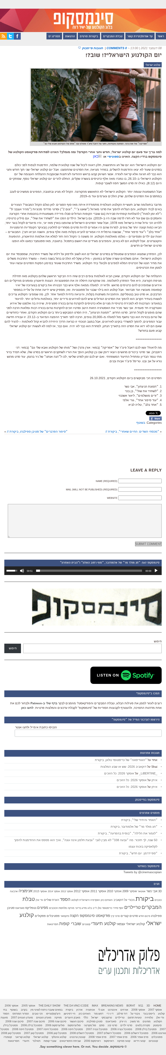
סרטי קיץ (115, 916)
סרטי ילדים (126, 1025)
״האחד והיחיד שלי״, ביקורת (139, 820)
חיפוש (158, 641)
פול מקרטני (90, 1025)
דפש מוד (98, 1013)
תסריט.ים (54, 36)
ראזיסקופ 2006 (92, 1040)
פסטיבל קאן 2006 (57, 1033)
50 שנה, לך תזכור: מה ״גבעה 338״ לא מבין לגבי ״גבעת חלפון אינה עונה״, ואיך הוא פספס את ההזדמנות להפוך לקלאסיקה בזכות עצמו (85, 843)
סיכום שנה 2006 (57, 1021)
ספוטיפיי (113, 156)
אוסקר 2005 (28, 1005)
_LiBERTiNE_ (148, 773)
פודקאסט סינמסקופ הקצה (90, 916)
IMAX (95, 1005)
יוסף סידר (118, 908)
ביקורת (145, 898)
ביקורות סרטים (89, 36)
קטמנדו (8, 1037)
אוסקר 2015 (40, 891)
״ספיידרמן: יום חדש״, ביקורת (138, 853)
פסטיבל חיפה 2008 (23, 1029)
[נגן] (156, 571)
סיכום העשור (76, 1021)
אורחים (124, 1009)
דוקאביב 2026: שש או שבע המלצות (123, 766)
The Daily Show (49, 1005)
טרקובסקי (106, 1017)
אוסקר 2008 (138, 1009)
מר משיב (134, 1021)
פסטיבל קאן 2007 (34, 1033)
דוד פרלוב (122, 1013)
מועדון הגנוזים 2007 (22, 1017)
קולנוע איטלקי (58, 1037)
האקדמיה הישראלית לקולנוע (85, 900)
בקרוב (24, 1009)
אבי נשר (151, 891)
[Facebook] (17, 38)
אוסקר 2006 (11, 1005)
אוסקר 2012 (81, 891)
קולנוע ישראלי (152, 64)
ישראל (94, 1017)
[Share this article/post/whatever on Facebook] (155, 419)
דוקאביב (118, 900)
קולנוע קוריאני (22, 1037)
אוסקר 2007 (155, 1009)
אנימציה (25, 890)
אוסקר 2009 (129, 891)
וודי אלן (39, 900)
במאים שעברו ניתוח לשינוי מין (46, 1009)
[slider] (89, 571)
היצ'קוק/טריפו (53, 1013)
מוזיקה (71, 908)
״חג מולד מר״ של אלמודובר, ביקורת (134, 826)
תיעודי (25, 1040)
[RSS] (3, 38)
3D (160, 891)
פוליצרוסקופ (74, 1025)
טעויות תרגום (135, 1017)
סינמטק (157, 1025)
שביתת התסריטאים (70, 1040)
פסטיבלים (53, 916)
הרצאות (70, 36)
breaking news (112, 1005)
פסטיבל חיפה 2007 (47, 1029)
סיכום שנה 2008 (14, 1021)
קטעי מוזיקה (123, 1040)
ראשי (161, 36)
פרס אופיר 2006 (139, 1037)
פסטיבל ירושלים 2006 (136, 1033)
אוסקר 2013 (67, 891)
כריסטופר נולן (105, 908)
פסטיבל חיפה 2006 (72, 1029)
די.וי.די (110, 1013)
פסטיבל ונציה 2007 (96, 1029)
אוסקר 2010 (114, 891)
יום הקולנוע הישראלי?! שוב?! (124, 55)
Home (157, 1005)
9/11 (140, 1005)
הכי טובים (37, 1013)
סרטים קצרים (129, 916)
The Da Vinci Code (76, 1005)
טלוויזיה (149, 1017)
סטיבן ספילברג (94, 1021)
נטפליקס (30, 908)
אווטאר (141, 891)
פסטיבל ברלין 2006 (31, 1025)
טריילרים (132, 907)
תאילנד (36, 1040)
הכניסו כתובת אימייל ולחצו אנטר (36, 727)
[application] (83, 570)
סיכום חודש (144, 916)
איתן (154, 780)
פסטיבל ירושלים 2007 (109, 1033)
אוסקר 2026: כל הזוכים (119, 773)
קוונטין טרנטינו (77, 1037)
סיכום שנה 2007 (36, 1021)
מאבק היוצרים (72, 1017)
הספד (65, 899)
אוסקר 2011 (98, 891)
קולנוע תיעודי (103, 923)
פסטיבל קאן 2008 (11, 1033)
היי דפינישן (69, 1013)
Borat (130, 1005)
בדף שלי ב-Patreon (43, 703)
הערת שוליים (51, 900)
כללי (85, 1017)
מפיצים (42, 908)
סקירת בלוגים (143, 1025)
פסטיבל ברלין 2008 (145, 1029)
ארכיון (79, 1009)
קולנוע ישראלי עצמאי (131, 924)
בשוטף (140, 422)
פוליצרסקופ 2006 (54, 1025)
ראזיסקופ (109, 1040)
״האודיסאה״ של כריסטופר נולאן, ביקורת (121, 760)
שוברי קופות (70, 923)
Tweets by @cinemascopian (142, 872)
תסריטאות (52, 924)
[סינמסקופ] (83, 16)
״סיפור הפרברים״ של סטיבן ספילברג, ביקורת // (37, 431)
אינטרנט (112, 1009)
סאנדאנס (19, 908)
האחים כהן (107, 900)
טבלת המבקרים (112, 36)
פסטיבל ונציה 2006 (121, 1029)
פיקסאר (65, 916)
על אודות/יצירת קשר (140, 36)
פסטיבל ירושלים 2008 (82, 1033)
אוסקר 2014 (54, 891)
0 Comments (117, 48)
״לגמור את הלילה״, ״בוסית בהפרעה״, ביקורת (127, 833)
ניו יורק (123, 1021)
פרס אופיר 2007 (118, 1037)
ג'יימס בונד (149, 1013)
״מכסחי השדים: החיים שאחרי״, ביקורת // (132, 431)
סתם (101, 1025)
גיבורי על (129, 900)
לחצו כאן (27, 707)
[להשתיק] (22, 571)
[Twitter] (10, 38)
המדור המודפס (21, 1013)
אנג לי (101, 1009)
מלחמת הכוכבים (58, 908)
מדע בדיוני (81, 908)
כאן (95, 156)
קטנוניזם (86, 924)
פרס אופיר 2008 (97, 1037)
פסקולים (40, 916)
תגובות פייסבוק (93, 48)
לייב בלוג (92, 908)
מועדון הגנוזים (43, 1017)
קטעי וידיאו (139, 1040)
